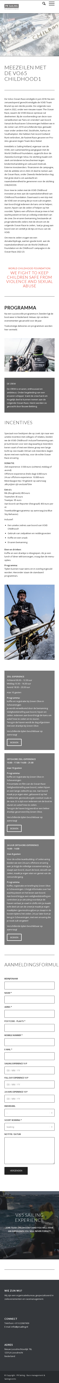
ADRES (8, 1007)
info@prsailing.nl (19, 1326)
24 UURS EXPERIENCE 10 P (16, 1091)
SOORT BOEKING (13, 1120)
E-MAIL (8, 1049)
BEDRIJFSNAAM (11, 978)
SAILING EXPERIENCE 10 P (15, 1063)
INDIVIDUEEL (9, 1106)
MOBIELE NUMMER (13, 1035)
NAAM (8, 993)
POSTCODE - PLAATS (14, 1021)
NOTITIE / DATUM (12, 1134)
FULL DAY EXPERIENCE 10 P (16, 1077)
